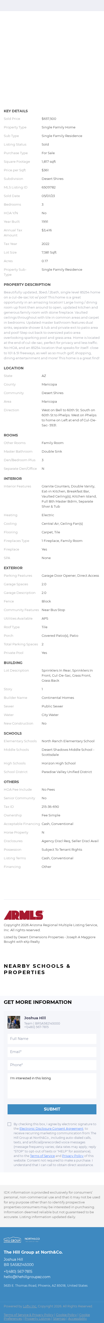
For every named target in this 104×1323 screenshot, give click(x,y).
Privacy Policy (73, 1156)
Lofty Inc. (30, 1306)
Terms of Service (42, 1156)
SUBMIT (52, 1109)
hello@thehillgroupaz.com (27, 1277)
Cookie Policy (66, 1315)
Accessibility (77, 1318)
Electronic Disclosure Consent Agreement (51, 1129)
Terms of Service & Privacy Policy (29, 1315)
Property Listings (37, 1318)
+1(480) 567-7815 (36, 1027)
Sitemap (59, 1318)
